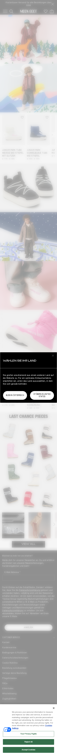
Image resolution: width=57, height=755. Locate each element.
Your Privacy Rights (28, 734)
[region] (28, 729)
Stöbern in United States (42, 395)
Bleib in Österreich (15, 395)
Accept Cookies (28, 750)
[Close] (54, 708)
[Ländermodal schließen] (52, 355)
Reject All (28, 742)
